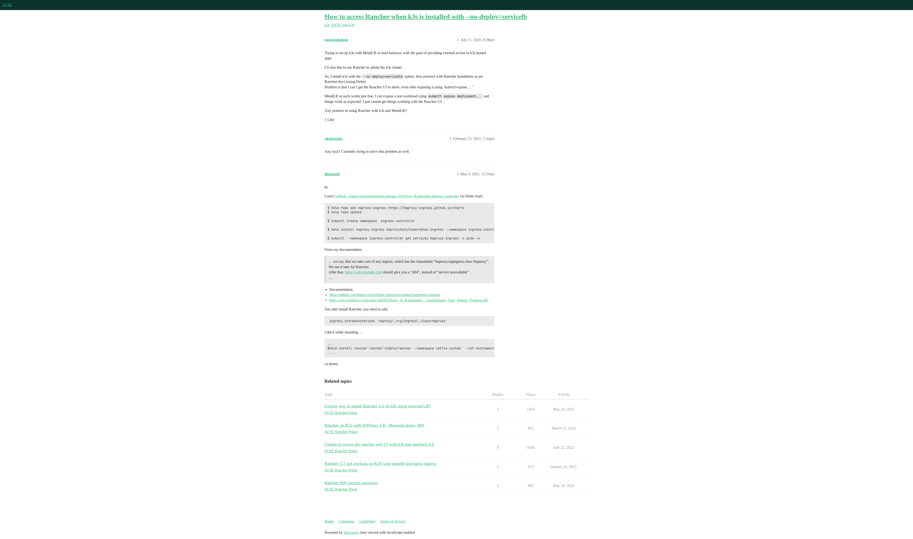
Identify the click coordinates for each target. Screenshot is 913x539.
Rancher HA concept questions (351, 482)
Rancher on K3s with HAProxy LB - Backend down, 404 (374, 425)
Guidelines (367, 521)
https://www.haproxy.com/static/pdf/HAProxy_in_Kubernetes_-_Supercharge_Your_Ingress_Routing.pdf (408, 300)
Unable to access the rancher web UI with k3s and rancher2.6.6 (379, 444)
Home (329, 521)
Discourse (351, 532)
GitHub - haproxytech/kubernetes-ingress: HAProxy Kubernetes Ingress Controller (397, 196)
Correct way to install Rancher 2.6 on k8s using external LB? (378, 406)
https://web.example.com (363, 272)
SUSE (7, 5)
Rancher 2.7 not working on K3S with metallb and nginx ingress (380, 463)
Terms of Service (393, 521)
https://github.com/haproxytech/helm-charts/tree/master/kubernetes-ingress (384, 295)
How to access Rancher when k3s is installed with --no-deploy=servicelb (426, 16)
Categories (347, 521)
